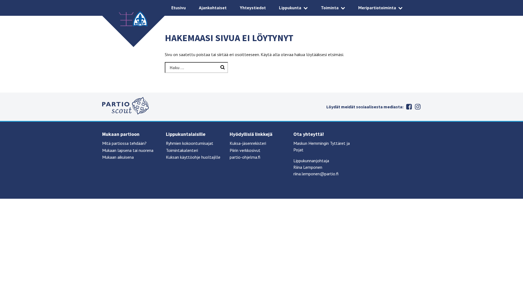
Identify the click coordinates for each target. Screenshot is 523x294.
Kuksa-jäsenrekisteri (248, 143)
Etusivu (178, 7)
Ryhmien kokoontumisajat (189, 143)
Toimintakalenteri (182, 150)
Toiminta (330, 7)
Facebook (409, 106)
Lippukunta (290, 7)
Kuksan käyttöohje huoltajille (193, 157)
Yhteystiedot (253, 7)
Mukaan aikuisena (118, 157)
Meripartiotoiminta (377, 7)
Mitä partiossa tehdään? (124, 143)
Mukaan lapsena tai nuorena (127, 150)
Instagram (417, 106)
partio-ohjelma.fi (245, 157)
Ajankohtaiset (213, 7)
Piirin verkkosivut (245, 150)
